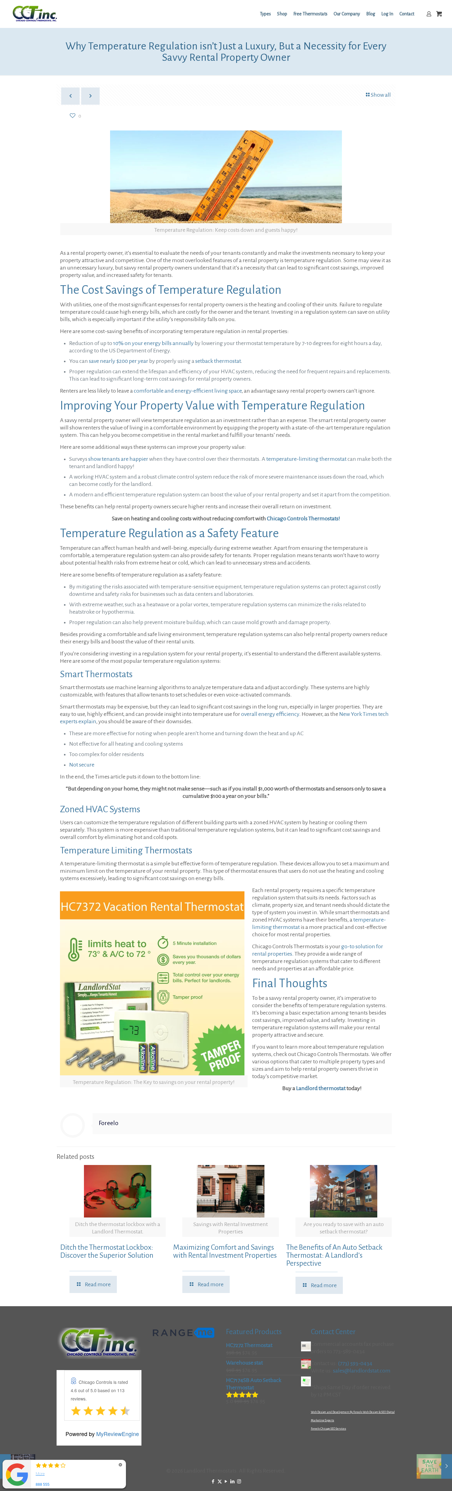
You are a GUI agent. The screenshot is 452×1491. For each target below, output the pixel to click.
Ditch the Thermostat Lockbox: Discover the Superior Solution (106, 1251)
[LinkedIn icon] (232, 1481)
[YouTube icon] (226, 1481)
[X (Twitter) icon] (219, 1481)
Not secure (81, 765)
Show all (381, 95)
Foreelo (108, 1123)
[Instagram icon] (239, 1481)
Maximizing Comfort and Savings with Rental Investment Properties (225, 1251)
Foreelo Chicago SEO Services (328, 1428)
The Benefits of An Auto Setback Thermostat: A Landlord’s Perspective (334, 1255)
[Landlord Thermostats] (35, 14)
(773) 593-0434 (355, 1363)
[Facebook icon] (213, 1481)
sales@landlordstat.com (362, 1371)
